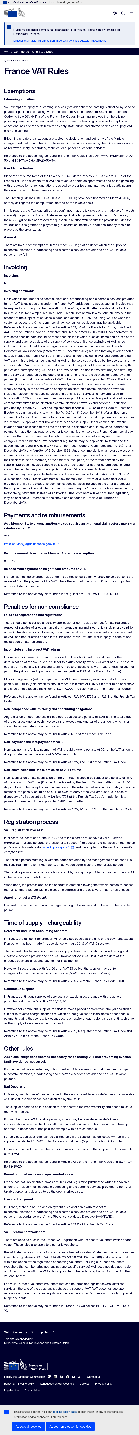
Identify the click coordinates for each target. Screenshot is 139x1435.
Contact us (94, 1376)
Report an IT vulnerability (19, 1383)
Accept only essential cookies (70, 1426)
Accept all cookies (28, 1426)
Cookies (85, 1383)
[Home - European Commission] (14, 12)
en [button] (115, 13)
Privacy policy (103, 1383)
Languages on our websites (57, 1383)
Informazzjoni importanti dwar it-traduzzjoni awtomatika (72, 40)
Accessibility (32, 1390)
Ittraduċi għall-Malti (24, 40)
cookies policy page (64, 1412)
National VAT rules (17, 60)
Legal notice (11, 1390)
